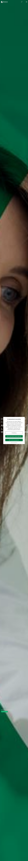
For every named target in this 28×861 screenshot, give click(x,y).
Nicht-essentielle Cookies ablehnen (14, 436)
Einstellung (14, 432)
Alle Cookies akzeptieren (14, 440)
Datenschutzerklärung (14, 442)
